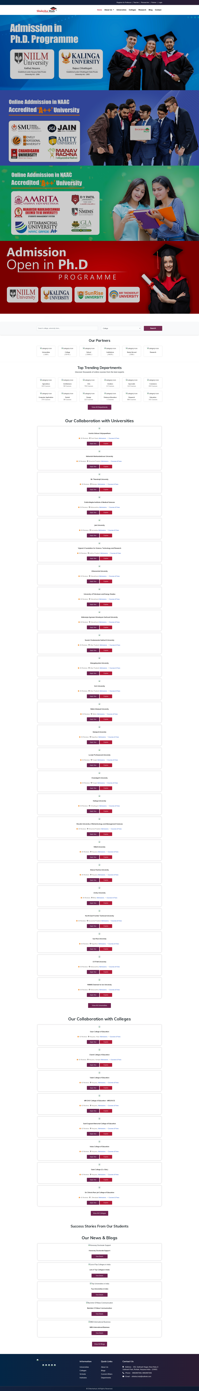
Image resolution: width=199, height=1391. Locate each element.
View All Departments (99, 407)
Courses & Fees (114, 438)
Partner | (154, 2)
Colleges (132, 10)
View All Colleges (99, 1213)
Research (142, 10)
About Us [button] (108, 10)
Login (160, 2)
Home (99, 10)
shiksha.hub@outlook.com (141, 1376)
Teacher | (136, 2)
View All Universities (99, 1005)
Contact (158, 10)
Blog (150, 10)
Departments (106, 1378)
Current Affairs (106, 1374)
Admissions (102, 438)
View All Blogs (99, 1344)
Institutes (83, 1378)
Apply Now (93, 443)
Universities (121, 10)
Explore (106, 443)
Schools (83, 1374)
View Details (99, 1256)
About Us (104, 1367)
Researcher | (145, 2)
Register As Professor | (125, 2)
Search (153, 328)
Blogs (103, 1371)
